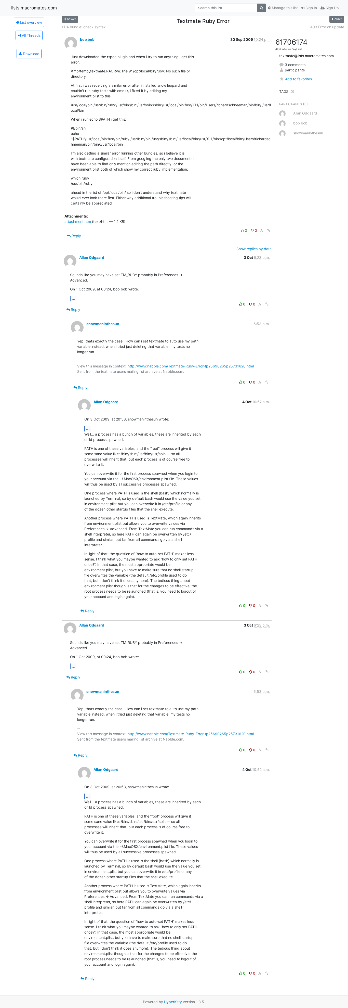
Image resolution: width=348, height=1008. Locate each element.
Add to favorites (298, 79)
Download (30, 54)
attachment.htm (77, 221)
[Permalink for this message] (269, 230)
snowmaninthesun (102, 324)
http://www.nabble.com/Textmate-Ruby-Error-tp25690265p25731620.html (191, 366)
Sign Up (332, 8)
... (73, 298)
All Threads (31, 35)
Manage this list (284, 8)
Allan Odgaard (91, 257)
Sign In (310, 8)
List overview (30, 22)
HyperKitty (173, 1002)
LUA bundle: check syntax (84, 27)
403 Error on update (327, 27)
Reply (76, 236)
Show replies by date (254, 249)
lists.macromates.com (34, 7)
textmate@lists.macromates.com (306, 56)
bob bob (87, 39)
